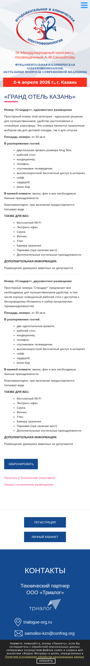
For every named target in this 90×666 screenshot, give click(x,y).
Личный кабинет (45, 537)
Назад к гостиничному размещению (28, 484)
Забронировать (21, 464)
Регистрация (45, 522)
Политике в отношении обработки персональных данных (44, 656)
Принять (46, 661)
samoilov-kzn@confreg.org (50, 633)
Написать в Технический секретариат (29, 477)
